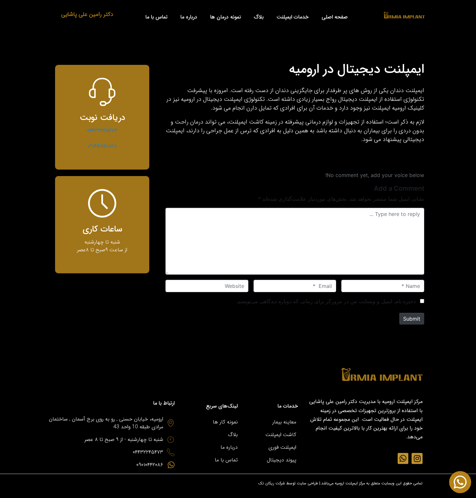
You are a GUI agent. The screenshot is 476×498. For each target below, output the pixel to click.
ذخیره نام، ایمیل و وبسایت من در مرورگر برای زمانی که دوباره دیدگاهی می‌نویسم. (326, 301)
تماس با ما (156, 17)
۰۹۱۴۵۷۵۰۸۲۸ (102, 146)
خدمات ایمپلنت (293, 17)
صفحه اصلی (335, 17)
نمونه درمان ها (225, 17)
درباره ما (188, 17)
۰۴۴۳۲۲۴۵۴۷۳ (102, 130)
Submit (411, 318)
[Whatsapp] (403, 458)
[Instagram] (417, 458)
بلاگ (259, 17)
